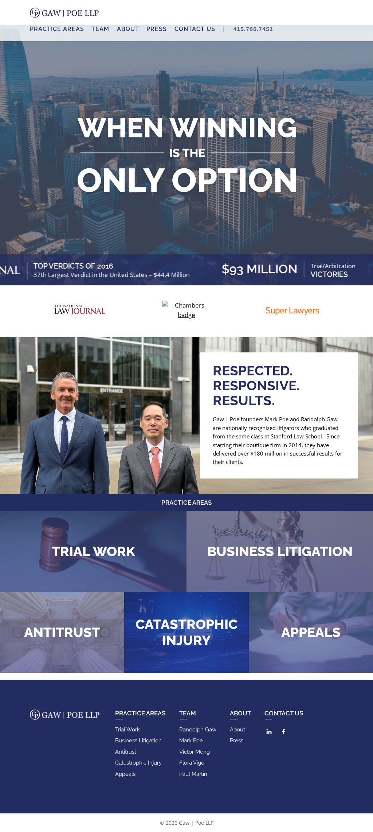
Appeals (311, 632)
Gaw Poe (64, 13)
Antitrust (62, 632)
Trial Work (93, 551)
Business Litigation (280, 551)
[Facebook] (283, 731)
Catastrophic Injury (186, 632)
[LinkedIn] (269, 731)
